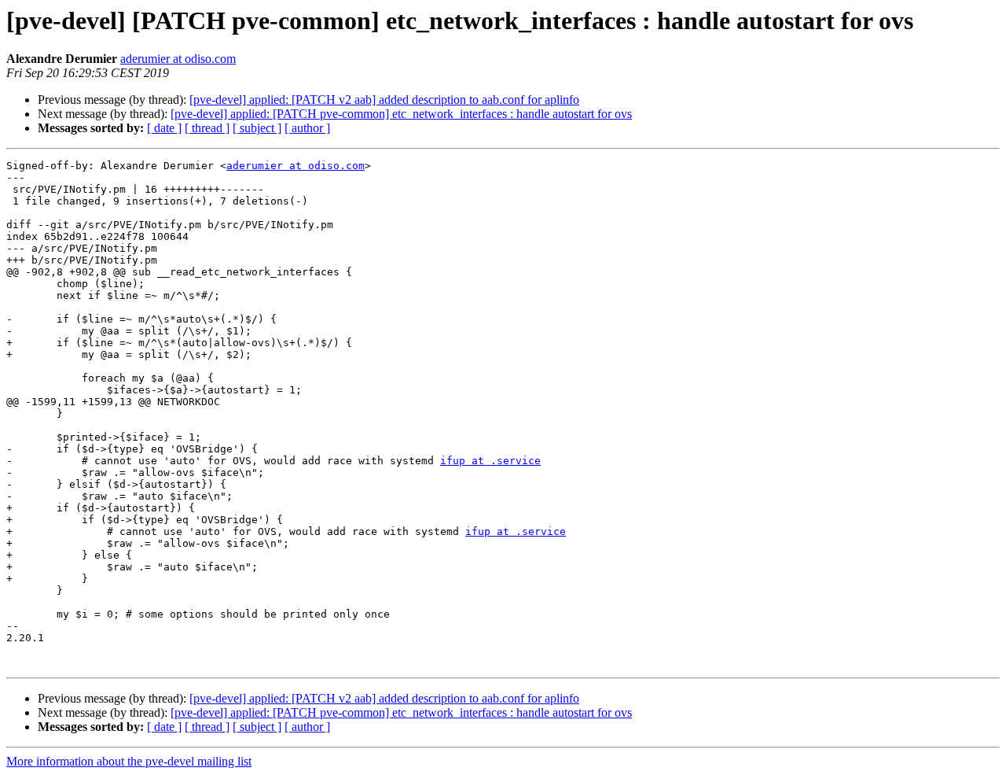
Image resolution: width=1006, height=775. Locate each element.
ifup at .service (490, 461)
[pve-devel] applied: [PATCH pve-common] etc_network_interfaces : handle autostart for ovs (401, 113)
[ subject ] (257, 128)
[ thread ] (207, 128)
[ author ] (307, 128)
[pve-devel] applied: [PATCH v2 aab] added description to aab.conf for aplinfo (384, 99)
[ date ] (164, 128)
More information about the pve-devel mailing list (129, 761)
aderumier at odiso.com (178, 58)
